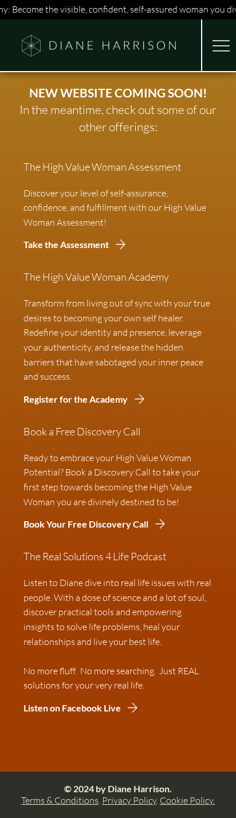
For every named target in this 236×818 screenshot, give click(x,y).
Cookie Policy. (187, 800)
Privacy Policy (129, 800)
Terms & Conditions (60, 800)
